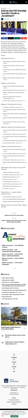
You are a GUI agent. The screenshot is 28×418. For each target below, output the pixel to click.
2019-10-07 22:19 (15, 19)
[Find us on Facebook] (14, 355)
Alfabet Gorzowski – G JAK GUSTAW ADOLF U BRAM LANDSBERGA (12, 255)
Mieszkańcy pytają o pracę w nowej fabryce (15, 336)
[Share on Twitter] (11, 38)
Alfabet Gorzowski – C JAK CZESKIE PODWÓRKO (12, 263)
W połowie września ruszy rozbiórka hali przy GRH (14, 290)
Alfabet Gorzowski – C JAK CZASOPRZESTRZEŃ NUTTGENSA (11, 250)
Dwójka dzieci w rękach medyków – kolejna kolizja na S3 (15, 343)
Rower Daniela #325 (7, 296)
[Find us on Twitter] (14, 359)
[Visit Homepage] (14, 2)
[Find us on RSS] (14, 369)
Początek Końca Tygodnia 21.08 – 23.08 (11, 292)
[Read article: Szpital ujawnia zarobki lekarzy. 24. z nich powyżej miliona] (14, 316)
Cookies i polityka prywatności (14, 402)
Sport (9, 8)
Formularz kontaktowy (14, 400)
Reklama (14, 397)
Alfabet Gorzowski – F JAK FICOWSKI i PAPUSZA (13, 259)
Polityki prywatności (20, 414)
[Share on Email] (24, 38)
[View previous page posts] (13, 268)
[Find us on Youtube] (14, 364)
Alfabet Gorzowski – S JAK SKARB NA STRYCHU (13, 246)
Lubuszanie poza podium (8, 280)
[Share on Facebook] (4, 38)
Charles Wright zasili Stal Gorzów (10, 288)
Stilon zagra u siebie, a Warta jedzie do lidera (13, 294)
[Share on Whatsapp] (17, 38)
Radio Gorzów (7, 19)
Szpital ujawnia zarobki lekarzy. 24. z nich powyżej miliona (11, 328)
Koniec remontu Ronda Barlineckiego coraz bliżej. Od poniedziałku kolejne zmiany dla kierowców (14, 285)
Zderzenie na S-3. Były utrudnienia (10, 282)
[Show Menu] (26, 2)
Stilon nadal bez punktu (8, 278)
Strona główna (3, 8)
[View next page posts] (15, 268)
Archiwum (14, 404)
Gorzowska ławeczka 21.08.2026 (10, 298)
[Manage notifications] (2, 415)
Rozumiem (14, 416)
